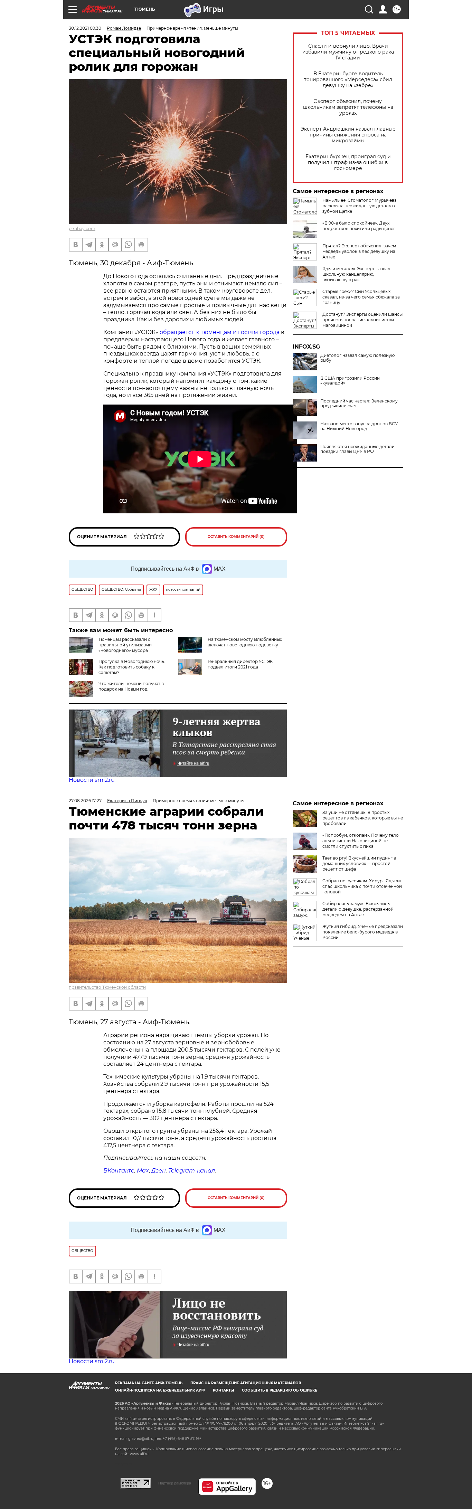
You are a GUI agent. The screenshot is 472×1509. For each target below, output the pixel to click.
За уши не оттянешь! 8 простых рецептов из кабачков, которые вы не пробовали (362, 818)
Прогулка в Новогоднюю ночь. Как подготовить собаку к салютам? (131, 667)
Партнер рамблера (174, 1483)
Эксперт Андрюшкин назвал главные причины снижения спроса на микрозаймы (348, 135)
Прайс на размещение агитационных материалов (245, 1383)
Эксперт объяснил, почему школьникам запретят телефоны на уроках (348, 107)
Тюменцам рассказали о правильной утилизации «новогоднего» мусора (125, 645)
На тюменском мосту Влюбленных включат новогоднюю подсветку (245, 642)
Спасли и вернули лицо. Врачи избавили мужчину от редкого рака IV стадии (348, 52)
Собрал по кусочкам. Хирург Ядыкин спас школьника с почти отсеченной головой (362, 886)
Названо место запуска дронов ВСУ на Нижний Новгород (359, 426)
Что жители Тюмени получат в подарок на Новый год (131, 686)
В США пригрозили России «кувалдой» (350, 381)
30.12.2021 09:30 (85, 28)
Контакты (223, 1390)
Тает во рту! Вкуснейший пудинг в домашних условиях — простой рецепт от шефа (359, 863)
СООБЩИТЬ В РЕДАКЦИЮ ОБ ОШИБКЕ (279, 1390)
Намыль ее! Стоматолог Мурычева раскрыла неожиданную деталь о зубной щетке (359, 206)
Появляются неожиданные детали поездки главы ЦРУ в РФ (357, 449)
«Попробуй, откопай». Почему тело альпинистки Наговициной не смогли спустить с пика (360, 841)
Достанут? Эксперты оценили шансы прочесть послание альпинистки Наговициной (362, 320)
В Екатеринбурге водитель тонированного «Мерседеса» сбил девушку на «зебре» (348, 79)
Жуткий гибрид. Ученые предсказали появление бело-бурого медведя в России (362, 932)
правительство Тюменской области (107, 987)
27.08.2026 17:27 (85, 800)
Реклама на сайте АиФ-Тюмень (148, 1383)
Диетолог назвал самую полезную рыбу (357, 358)
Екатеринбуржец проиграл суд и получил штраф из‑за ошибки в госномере (348, 162)
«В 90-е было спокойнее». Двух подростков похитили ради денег (358, 225)
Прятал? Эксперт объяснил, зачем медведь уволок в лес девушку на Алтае (359, 251)
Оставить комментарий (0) (236, 536)
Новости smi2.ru (92, 780)
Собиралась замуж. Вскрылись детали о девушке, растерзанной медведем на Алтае (358, 909)
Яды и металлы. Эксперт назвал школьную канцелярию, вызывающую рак (356, 274)
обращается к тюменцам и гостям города (220, 332)
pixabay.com (82, 228)
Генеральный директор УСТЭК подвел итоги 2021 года (240, 664)
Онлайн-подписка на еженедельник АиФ (160, 1390)
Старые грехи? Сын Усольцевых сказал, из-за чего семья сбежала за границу (361, 297)
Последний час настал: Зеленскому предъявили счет (359, 403)
